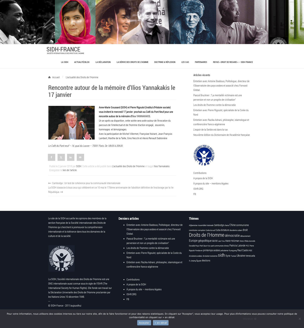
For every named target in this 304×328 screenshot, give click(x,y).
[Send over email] (80, 157)
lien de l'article (70, 170)
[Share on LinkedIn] (70, 157)
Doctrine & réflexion (164, 62)
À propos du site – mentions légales (210, 183)
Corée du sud (210, 230)
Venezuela (250, 255)
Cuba (218, 230)
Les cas (185, 62)
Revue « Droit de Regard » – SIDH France (233, 62)
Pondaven (198, 250)
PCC (247, 246)
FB (194, 194)
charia (226, 225)
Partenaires (201, 62)
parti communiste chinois (220, 246)
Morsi (242, 241)
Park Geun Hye (205, 246)
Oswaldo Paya (194, 246)
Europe (193, 240)
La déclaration (103, 62)
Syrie (228, 255)
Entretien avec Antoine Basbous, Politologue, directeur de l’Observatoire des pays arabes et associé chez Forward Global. (221, 85)
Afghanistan (193, 225)
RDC (250, 250)
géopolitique (204, 241)
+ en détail (161, 322)
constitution (193, 230)
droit (245, 230)
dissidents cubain (236, 230)
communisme (242, 225)
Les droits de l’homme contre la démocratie (214, 105)
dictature (225, 230)
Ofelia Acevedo (249, 241)
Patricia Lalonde (237, 245)
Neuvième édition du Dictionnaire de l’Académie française (221, 135)
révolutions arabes (195, 256)
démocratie (232, 235)
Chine (232, 225)
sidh (221, 255)
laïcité (214, 240)
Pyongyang (233, 250)
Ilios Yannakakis (161, 166)
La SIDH (64, 62)
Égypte (198, 260)
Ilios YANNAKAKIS (141, 116)
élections (206, 260)
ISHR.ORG (198, 188)
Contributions (199, 173)
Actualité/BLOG (82, 62)
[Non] (299, 318)
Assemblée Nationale (205, 225)
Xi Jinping (192, 260)
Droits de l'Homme (206, 234)
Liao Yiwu (221, 241)
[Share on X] (61, 157)
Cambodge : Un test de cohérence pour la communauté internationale (86, 183)
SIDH (78, 166)
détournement (245, 236)
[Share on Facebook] (51, 157)
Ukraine (241, 255)
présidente (224, 250)
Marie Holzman (232, 240)
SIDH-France (63, 49)
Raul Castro (243, 250)
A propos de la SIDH (203, 178)
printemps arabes (211, 250)
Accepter (144, 322)
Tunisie (233, 256)
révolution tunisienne (210, 256)
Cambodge (219, 225)
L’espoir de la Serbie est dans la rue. (210, 129)
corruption (201, 230)
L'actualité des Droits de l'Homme (128, 166)
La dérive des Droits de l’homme (132, 62)
